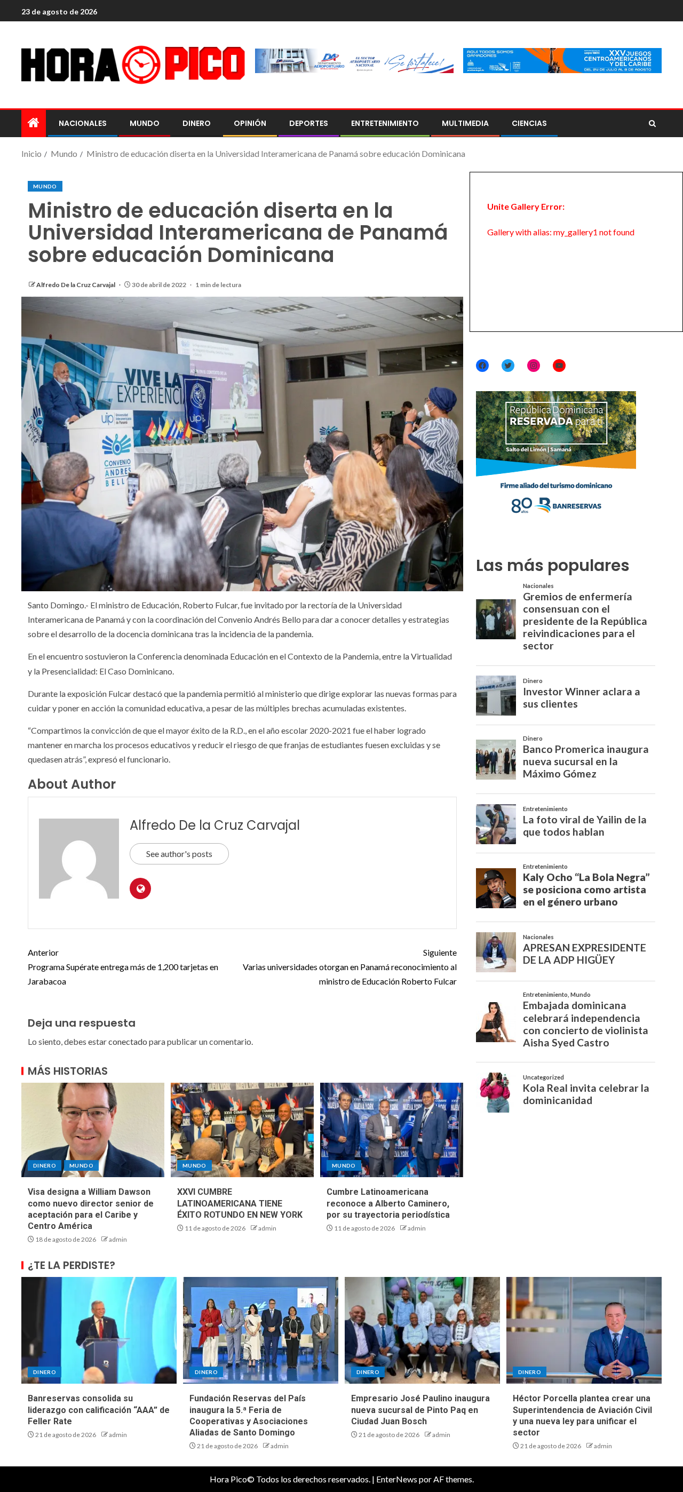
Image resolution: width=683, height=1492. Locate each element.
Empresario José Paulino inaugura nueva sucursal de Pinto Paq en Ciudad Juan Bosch (420, 1409)
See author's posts (179, 853)
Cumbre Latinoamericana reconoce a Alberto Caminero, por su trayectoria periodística (388, 1203)
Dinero (196, 123)
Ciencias (529, 123)
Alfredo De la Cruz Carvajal (76, 285)
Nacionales (83, 123)
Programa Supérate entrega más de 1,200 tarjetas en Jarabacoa (123, 966)
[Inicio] (33, 123)
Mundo (145, 123)
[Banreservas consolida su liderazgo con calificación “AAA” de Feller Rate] (99, 1330)
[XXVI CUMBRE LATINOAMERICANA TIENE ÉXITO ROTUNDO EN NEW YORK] (242, 1130)
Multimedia (465, 123)
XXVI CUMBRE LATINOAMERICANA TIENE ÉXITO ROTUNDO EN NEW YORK (240, 1203)
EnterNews (396, 1479)
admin (118, 1239)
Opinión (250, 123)
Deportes (308, 123)
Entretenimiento (385, 123)
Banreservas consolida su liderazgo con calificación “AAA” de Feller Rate (99, 1409)
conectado (127, 1041)
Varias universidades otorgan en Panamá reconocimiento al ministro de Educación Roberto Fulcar (350, 966)
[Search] (652, 124)
